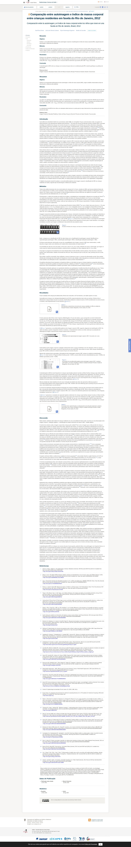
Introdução (29, 40)
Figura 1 (71, 218)
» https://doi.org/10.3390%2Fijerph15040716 (52, 597)
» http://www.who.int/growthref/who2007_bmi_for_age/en (55, 671)
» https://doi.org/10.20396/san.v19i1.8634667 (52, 631)
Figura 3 (43, 355)
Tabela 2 (44, 395)
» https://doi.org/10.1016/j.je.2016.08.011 (51, 756)
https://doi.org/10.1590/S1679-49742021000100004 (77, 11)
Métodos (28, 42)
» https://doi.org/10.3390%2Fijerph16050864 (52, 604)
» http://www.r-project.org (48, 695)
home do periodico (29, 7)
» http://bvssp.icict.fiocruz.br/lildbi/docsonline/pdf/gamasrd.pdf (56, 686)
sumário (41, 7)
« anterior (50, 7)
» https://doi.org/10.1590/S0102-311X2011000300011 (54, 659)
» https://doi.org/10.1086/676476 (50, 710)
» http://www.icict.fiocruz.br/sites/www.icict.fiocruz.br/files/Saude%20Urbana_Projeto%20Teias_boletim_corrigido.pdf (68, 651)
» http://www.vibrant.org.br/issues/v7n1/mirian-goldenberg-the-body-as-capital (59, 644)
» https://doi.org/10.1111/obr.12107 (50, 625)
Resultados (29, 43)
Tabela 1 (68, 301)
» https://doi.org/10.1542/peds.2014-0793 (51, 665)
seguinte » (67, 7)
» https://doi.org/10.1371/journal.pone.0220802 (53, 737)
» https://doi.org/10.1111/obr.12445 (50, 638)
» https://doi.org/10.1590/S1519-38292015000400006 (54, 723)
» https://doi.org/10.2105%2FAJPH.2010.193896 (53, 762)
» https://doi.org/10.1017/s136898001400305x (53, 704)
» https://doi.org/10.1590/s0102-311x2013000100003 (54, 749)
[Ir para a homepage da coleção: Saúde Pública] (28, 2)
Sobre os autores (92, 30)
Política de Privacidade (91, 844)
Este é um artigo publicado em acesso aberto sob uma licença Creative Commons (66, 799)
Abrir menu (24, 2)
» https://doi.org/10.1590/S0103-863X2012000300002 (54, 743)
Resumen (28, 37)
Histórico (28, 50)
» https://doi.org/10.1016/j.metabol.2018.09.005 (53, 571)
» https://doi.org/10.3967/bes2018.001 (51, 611)
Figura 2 (44, 328)
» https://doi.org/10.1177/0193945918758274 (52, 583)
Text (27, 38)
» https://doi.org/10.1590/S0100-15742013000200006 (54, 617)
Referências (28, 47)
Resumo (28, 35)
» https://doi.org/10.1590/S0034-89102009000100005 (54, 729)
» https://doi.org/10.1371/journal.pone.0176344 (53, 589)
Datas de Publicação (30, 48)
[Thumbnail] (50, 229)
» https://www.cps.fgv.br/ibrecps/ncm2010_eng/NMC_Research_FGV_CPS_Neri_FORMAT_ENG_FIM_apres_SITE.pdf (69, 716)
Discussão (29, 45)
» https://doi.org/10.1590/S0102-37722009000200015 (54, 678)
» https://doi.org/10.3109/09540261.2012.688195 (53, 577)
